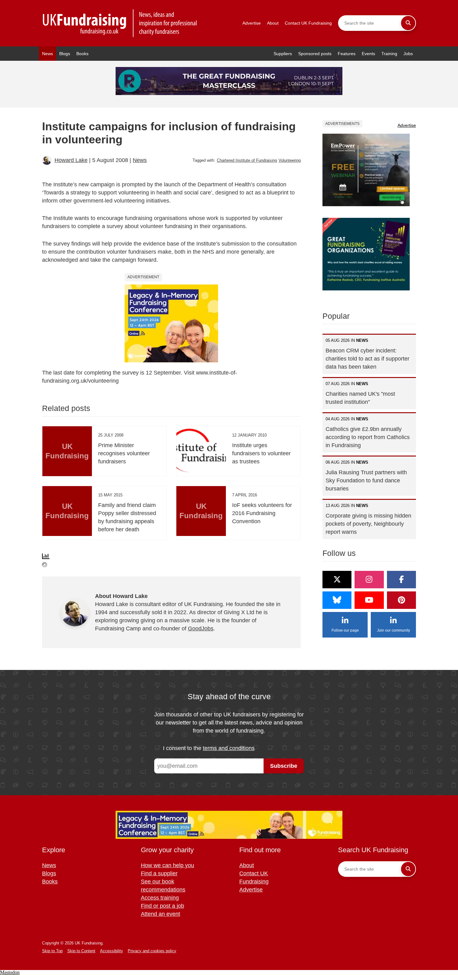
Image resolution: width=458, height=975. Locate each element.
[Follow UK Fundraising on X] (336, 579)
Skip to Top (52, 951)
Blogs (64, 53)
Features (346, 53)
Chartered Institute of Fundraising (247, 160)
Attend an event (160, 914)
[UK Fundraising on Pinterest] (401, 600)
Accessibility (111, 951)
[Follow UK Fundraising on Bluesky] (336, 600)
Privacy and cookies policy (152, 951)
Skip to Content (81, 951)
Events (368, 53)
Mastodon (10, 972)
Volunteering (290, 160)
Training (389, 53)
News (47, 53)
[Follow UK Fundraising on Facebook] (401, 579)
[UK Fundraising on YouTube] (369, 600)
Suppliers (283, 53)
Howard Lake (71, 160)
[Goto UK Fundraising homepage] (120, 23)
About (273, 23)
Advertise (251, 23)
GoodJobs (200, 628)
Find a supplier (159, 873)
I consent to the (209, 748)
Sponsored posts (315, 53)
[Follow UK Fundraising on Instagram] (369, 579)
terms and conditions (229, 748)
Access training (160, 898)
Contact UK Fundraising (308, 23)
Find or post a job (162, 906)
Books (82, 53)
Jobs (408, 53)
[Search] (408, 23)
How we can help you (167, 865)
